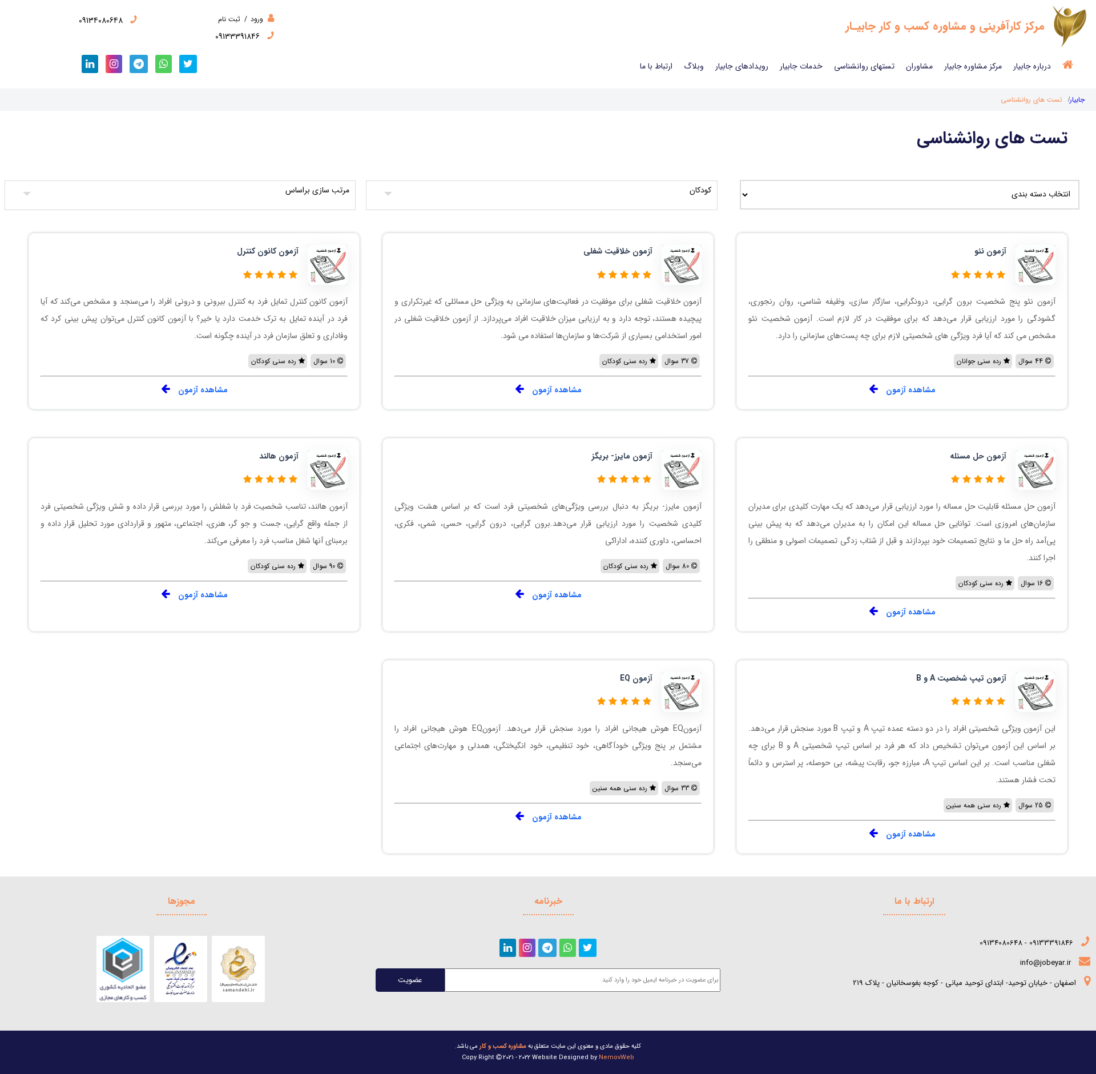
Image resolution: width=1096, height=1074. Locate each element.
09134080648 (102, 20)
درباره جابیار (1032, 66)
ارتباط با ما (656, 66)
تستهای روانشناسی (864, 66)
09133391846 (238, 36)
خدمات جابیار (801, 66)
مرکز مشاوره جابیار (973, 66)
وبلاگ (694, 66)
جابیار (1077, 99)
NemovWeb (616, 1058)
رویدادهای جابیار (741, 66)
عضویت (410, 980)
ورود (255, 19)
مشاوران (919, 66)
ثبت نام (229, 19)
